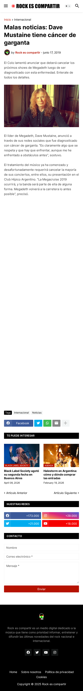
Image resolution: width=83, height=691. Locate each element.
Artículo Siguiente (65, 493)
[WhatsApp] (47, 423)
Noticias (37, 412)
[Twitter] (38, 423)
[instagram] (54, 652)
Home (13, 672)
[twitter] (37, 652)
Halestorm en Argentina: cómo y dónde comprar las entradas (60, 474)
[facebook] (28, 652)
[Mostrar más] (65, 423)
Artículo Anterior (16, 493)
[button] (5, 6)
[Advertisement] (41, 362)
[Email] (56, 423)
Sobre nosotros (31, 672)
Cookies (41, 677)
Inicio (7, 19)
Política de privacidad (59, 672)
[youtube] (46, 652)
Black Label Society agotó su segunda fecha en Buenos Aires (21, 474)
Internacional (22, 19)
